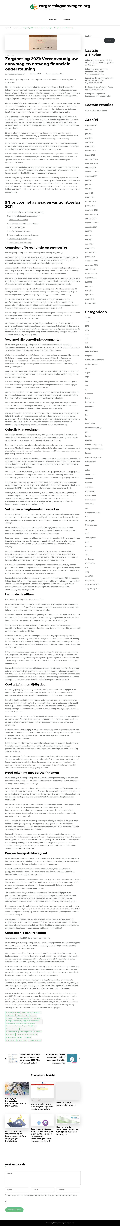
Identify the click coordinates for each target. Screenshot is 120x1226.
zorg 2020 (89, 576)
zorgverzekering (35, 1040)
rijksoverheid (90, 495)
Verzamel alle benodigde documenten (24, 216)
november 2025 (91, 163)
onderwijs (89, 478)
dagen (87, 372)
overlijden (89, 487)
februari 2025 (90, 201)
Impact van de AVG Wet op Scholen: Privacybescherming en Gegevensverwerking (99, 80)
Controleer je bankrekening (20, 242)
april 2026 (89, 142)
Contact (66, 20)
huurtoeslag (90, 423)
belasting (89, 347)
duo (86, 385)
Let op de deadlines (17, 227)
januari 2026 (90, 155)
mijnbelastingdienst (93, 457)
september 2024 (91, 223)
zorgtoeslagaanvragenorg (14, 74)
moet (87, 466)
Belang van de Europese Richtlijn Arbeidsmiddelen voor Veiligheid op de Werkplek (99, 62)
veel (86, 533)
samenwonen (90, 499)
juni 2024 (88, 235)
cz (86, 368)
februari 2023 (90, 303)
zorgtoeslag (9, 55)
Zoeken (88, 36)
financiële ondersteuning (24, 1018)
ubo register (90, 521)
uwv (86, 529)
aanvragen (11, 1015)
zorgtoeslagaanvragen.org (64, 6)
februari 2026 (90, 150)
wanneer (88, 550)
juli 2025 (88, 180)
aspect (34, 1015)
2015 (87, 321)
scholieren (89, 504)
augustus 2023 (91, 278)
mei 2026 (88, 138)
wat (86, 555)
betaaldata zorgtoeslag (94, 360)
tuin (86, 516)
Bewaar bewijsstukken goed (20, 239)
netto (87, 470)
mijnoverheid (90, 461)
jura (86, 432)
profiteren (11, 1034)
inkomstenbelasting (93, 427)
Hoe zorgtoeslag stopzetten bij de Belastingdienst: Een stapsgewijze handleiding (15, 1136)
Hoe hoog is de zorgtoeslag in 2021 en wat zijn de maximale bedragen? (67, 1130)
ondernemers (90, 474)
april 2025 (89, 193)
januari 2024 (90, 256)
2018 (87, 334)
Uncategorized (91, 525)
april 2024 (89, 244)
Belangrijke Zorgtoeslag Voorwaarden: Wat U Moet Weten (15, 1102)
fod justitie (89, 402)
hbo (86, 411)
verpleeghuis (90, 538)
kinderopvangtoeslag (93, 444)
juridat (88, 436)
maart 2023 (89, 299)
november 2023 (91, 265)
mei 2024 (88, 239)
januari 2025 (90, 206)
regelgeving (90, 491)
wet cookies (90, 563)
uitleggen (28, 1037)
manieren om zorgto (28, 1029)
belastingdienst (91, 351)
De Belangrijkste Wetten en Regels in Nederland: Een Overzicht (99, 88)
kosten (88, 453)
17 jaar (88, 317)
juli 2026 (88, 129)
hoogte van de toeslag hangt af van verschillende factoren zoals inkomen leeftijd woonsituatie (22, 1022)
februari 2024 (90, 252)
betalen (10, 1018)
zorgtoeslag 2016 (92, 584)
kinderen (88, 440)
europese (89, 394)
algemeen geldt (23, 1015)
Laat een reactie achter (55, 74)
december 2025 (91, 159)
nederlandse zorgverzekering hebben (20, 1032)
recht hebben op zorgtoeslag (27, 1034)
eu (86, 389)
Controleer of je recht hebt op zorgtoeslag (26, 212)
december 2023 (91, 261)
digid (87, 377)
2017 (87, 330)
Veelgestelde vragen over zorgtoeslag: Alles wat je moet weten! (42, 1106)
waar (87, 542)
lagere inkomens (13, 1029)
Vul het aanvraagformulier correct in (24, 223)
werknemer (89, 559)
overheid (38, 1032)
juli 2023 (88, 282)
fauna (87, 398)
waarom (88, 546)
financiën (38, 1018)
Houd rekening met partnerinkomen (23, 235)
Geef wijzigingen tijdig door (20, 231)
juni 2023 (88, 286)
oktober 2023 (90, 269)
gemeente (89, 406)
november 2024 (91, 214)
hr (86, 419)
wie (86, 567)
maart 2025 (89, 197)
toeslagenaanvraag (93, 512)
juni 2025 (88, 184)
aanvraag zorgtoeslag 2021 (32, 1012)
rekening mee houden (15, 1037)
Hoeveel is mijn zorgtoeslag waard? (66, 1104)
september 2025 (91, 172)
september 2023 (91, 273)
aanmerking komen (14, 1012)
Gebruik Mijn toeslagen (18, 220)
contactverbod (91, 364)
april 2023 (89, 294)
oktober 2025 (90, 167)
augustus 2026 (91, 125)
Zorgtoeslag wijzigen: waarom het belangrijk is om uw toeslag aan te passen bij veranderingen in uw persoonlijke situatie (42, 1135)
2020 (87, 338)
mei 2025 (88, 189)
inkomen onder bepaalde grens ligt (19, 1026)
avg (86, 343)
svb (86, 508)
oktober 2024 (90, 218)
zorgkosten (11, 1040)
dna (86, 381)
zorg (87, 571)
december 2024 (91, 210)
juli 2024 (88, 231)
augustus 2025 (91, 176)
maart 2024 (89, 248)
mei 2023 (88, 290)
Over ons (53, 20)
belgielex (88, 355)
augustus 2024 (91, 227)
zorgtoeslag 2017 (92, 588)
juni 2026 (88, 134)
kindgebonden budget (94, 449)
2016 (87, 326)
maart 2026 (89, 146)
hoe (86, 415)
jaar (35, 1026)
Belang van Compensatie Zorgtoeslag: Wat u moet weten (98, 94)
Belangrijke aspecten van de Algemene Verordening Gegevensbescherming (96, 71)
